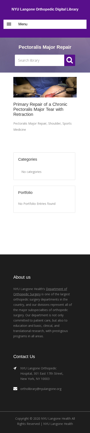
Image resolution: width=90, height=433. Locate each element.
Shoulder (54, 123)
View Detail (45, 87)
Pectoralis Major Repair (30, 123)
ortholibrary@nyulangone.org (40, 389)
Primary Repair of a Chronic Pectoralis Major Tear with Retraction (40, 109)
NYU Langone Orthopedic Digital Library (45, 9)
